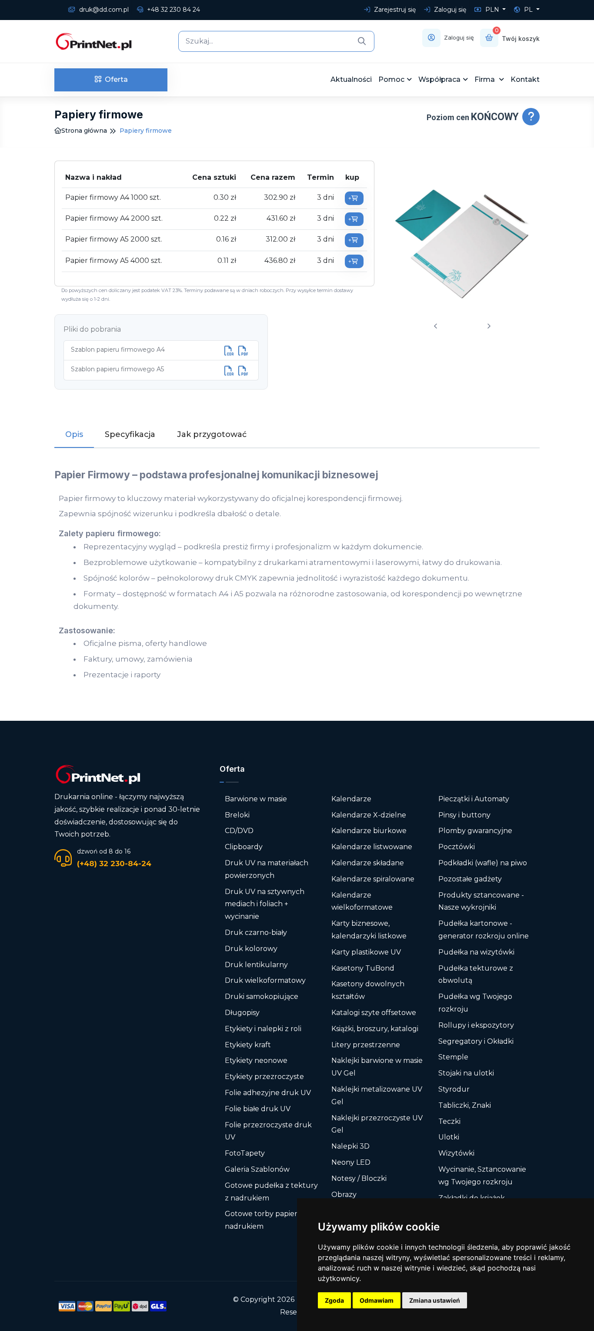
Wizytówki (456, 1153)
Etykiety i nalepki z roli (263, 1029)
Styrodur (454, 1089)
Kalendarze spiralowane (372, 879)
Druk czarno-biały (256, 932)
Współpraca (439, 79)
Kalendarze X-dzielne (368, 815)
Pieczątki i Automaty (473, 799)
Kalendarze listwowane (371, 847)
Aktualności (351, 79)
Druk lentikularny (256, 965)
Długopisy (242, 1012)
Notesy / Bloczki (359, 1178)
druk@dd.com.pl (103, 9)
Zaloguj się (449, 9)
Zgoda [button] (334, 1300)
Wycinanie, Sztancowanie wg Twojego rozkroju (482, 1175)
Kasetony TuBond (362, 968)
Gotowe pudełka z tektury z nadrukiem (271, 1191)
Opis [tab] (74, 434)
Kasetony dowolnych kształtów (367, 990)
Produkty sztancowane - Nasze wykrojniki (481, 901)
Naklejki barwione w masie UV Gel (377, 1066)
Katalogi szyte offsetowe (373, 1012)
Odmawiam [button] (377, 1300)
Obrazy (344, 1194)
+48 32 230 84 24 (172, 9)
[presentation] (436, 326)
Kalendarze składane (367, 863)
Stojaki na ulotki (466, 1073)
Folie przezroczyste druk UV (268, 1131)
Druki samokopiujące (261, 996)
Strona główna (84, 130)
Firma (485, 79)
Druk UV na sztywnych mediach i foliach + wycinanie (264, 904)
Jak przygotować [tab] (212, 434)
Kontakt (525, 79)
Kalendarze (351, 799)
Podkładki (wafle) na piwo (482, 863)
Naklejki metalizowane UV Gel (376, 1095)
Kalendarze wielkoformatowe (362, 901)
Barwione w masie (256, 799)
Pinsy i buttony (464, 815)
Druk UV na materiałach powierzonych (266, 869)
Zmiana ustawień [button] (434, 1300)
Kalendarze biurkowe (369, 831)
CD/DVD (239, 831)
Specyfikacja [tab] (130, 434)
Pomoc (391, 79)
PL (528, 9)
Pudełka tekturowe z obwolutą (475, 974)
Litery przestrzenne (365, 1045)
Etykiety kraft (248, 1045)
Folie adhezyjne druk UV (268, 1093)
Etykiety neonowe (256, 1060)
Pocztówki (456, 847)
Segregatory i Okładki (476, 1041)
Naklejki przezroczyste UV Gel (377, 1124)
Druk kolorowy (251, 948)
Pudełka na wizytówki (476, 952)
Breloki (237, 815)
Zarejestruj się (394, 9)
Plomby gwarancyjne (475, 831)
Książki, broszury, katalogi (374, 1029)
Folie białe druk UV (257, 1109)
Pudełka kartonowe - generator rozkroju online (483, 929)
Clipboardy (244, 847)
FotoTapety (245, 1153)
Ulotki (448, 1137)
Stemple (453, 1057)
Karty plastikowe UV (366, 952)
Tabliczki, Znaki (464, 1105)
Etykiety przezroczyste (264, 1076)
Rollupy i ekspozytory (476, 1025)
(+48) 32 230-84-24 (114, 863)
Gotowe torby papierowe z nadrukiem (271, 1220)
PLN (492, 9)
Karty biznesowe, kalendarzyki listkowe (369, 929)
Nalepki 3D (350, 1146)
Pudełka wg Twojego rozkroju (475, 1002)
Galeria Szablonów (257, 1169)
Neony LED (350, 1162)
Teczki (449, 1121)
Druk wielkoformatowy (265, 980)
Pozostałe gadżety (470, 879)
